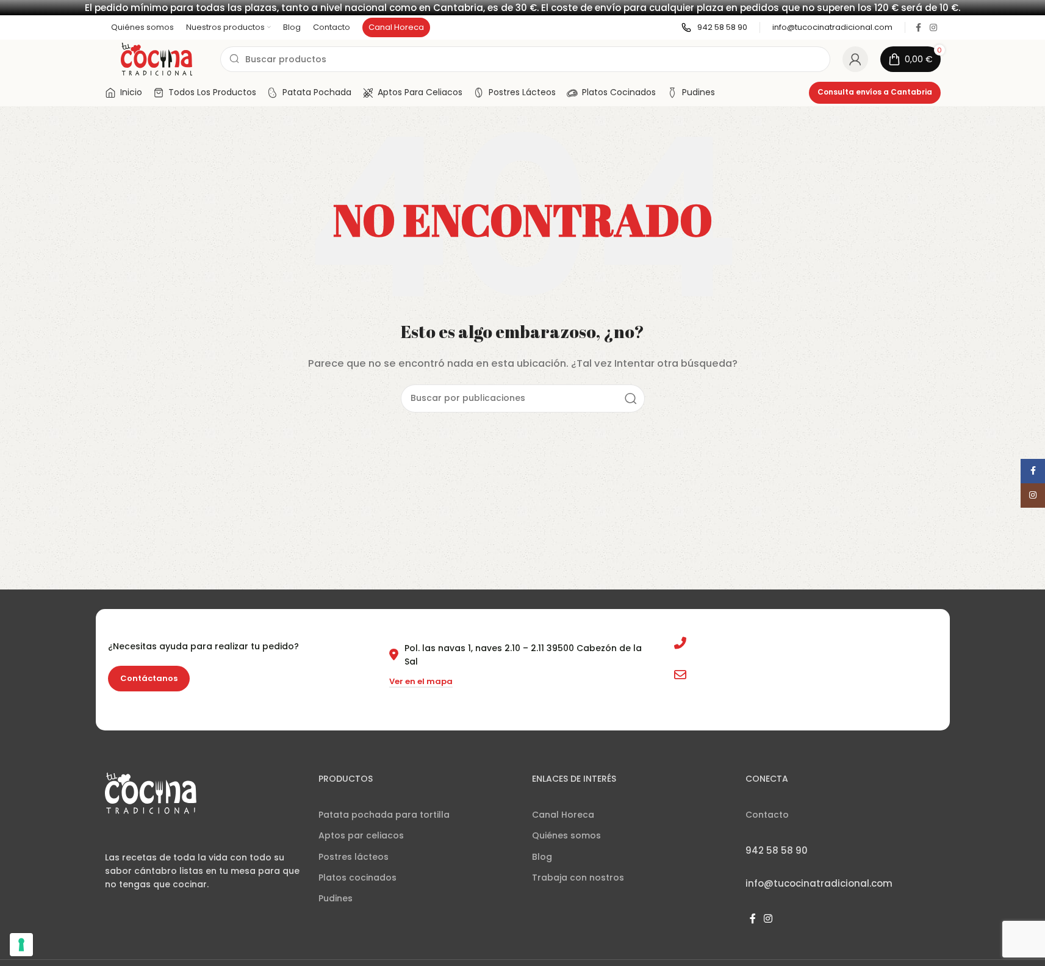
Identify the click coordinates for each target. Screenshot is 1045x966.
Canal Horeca (563, 815)
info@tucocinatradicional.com (760, 675)
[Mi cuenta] (855, 59)
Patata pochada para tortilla (384, 815)
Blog (542, 857)
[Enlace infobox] (714, 28)
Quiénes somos (566, 835)
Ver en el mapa (421, 682)
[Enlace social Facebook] (918, 28)
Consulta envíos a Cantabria (874, 92)
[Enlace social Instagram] (933, 28)
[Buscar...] (631, 398)
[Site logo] (156, 58)
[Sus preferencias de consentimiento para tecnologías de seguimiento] (21, 944)
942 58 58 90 (721, 643)
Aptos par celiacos (361, 835)
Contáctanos (149, 678)
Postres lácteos (353, 857)
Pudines (335, 898)
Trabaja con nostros (578, 877)
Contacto (767, 815)
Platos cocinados (357, 877)
